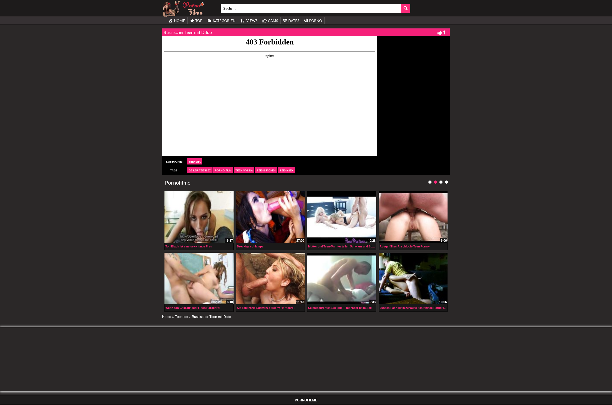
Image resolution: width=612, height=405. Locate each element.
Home (166, 316)
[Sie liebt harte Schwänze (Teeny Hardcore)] (270, 278)
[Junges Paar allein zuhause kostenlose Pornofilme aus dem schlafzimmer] (413, 278)
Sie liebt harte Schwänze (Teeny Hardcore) (266, 308)
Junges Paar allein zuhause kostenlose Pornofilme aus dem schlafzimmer (430, 308)
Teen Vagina (244, 170)
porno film (223, 170)
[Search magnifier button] (405, 8)
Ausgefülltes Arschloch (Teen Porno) (405, 246)
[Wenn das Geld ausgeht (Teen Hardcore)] (199, 278)
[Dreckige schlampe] (270, 217)
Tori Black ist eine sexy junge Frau (188, 246)
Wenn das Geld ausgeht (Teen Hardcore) (192, 308)
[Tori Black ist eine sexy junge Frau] (199, 217)
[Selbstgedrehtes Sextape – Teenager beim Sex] (341, 278)
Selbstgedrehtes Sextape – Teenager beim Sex (340, 308)
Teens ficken (266, 170)
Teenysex (286, 170)
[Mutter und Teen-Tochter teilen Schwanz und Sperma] (341, 217)
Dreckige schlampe (250, 246)
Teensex (195, 161)
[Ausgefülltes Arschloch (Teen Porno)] (413, 217)
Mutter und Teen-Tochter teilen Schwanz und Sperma (343, 246)
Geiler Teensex (200, 170)
